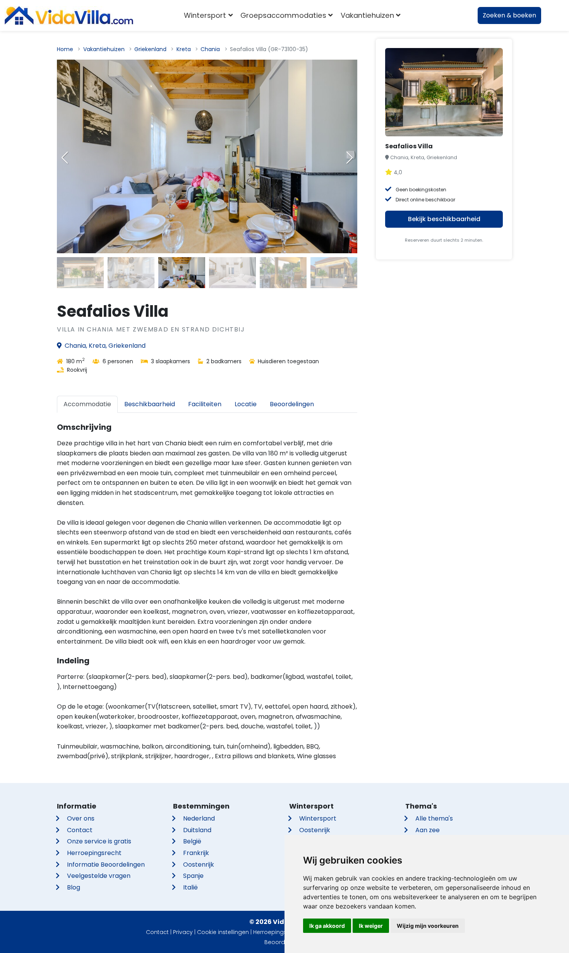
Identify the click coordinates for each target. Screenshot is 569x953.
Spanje (193, 875)
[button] (349, 157)
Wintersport (317, 818)
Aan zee (427, 830)
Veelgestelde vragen (98, 875)
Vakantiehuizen (104, 49)
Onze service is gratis (99, 841)
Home (65, 49)
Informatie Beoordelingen (106, 864)
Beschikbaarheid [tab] (149, 404)
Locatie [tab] (246, 404)
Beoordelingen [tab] (292, 404)
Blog (73, 887)
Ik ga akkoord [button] (327, 925)
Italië (190, 887)
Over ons (80, 818)
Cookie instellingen (223, 932)
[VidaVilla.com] (69, 15)
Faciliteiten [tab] (204, 404)
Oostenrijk (198, 864)
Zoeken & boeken (509, 15)
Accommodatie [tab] (87, 404)
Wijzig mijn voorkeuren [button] (428, 925)
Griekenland (150, 49)
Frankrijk (196, 852)
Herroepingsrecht (94, 852)
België (192, 841)
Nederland (199, 818)
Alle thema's (434, 818)
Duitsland (197, 830)
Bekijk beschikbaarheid (444, 219)
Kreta (184, 49)
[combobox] (416, 15)
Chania (210, 49)
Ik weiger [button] (371, 925)
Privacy (183, 932)
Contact (80, 830)
